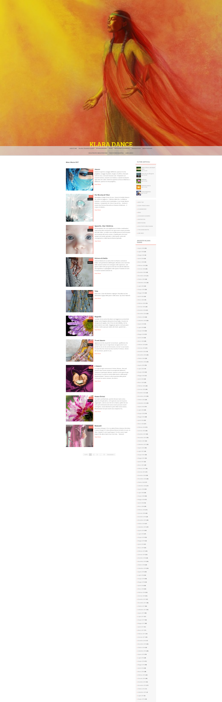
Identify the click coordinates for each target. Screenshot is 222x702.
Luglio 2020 (141, 492)
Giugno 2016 (141, 661)
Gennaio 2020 (141, 513)
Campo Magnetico (146, 191)
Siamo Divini (100, 397)
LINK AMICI (129, 153)
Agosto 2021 (141, 448)
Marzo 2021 (141, 465)
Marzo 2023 (141, 382)
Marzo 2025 (141, 300)
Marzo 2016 (141, 671)
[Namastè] (79, 436)
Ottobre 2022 (141, 399)
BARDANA (143, 179)
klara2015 (90, 173)
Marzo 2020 (141, 506)
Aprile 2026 (141, 258)
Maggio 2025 (141, 293)
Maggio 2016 (141, 664)
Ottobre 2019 (141, 523)
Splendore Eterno (146, 185)
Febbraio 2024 (141, 344)
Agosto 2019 (141, 530)
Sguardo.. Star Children (104, 226)
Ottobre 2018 (141, 565)
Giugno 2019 (141, 537)
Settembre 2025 (142, 282)
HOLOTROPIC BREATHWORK (98, 153)
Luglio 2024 (141, 327)
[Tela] (79, 301)
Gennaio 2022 (141, 430)
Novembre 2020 (142, 479)
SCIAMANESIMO (101, 148)
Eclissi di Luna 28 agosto (147, 173)
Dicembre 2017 (142, 599)
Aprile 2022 (141, 420)
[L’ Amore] (79, 378)
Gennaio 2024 (141, 348)
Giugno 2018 (141, 578)
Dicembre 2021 (142, 434)
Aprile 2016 (141, 668)
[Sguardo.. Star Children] (79, 239)
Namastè (98, 426)
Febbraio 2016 (141, 675)
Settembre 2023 (142, 362)
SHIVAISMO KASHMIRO (122, 148)
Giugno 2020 (141, 496)
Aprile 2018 (141, 585)
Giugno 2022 (141, 413)
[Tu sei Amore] (79, 350)
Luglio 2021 (141, 451)
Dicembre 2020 (142, 475)
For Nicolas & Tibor (102, 195)
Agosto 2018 (141, 572)
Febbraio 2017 (141, 633)
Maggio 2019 (141, 541)
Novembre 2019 (142, 520)
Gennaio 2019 (141, 554)
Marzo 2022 (141, 423)
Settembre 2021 (142, 444)
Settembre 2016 (142, 651)
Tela (96, 291)
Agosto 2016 (141, 654)
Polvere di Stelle (101, 258)
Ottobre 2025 (141, 279)
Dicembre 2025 (142, 272)
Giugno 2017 (141, 620)
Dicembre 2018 (142, 558)
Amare (97, 169)
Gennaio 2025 (141, 306)
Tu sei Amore (100, 340)
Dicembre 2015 (142, 682)
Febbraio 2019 (141, 551)
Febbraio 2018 (141, 592)
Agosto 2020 (141, 489)
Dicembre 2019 (142, 516)
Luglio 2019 (141, 534)
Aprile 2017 (141, 627)
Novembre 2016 (142, 644)
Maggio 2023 (141, 375)
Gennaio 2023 (141, 389)
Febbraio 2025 (141, 303)
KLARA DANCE (111, 144)
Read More (98, 184)
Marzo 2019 (141, 547)
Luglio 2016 (141, 658)
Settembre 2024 (142, 320)
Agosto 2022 (141, 406)
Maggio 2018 (141, 582)
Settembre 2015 (142, 692)
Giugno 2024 (141, 331)
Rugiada (98, 317)
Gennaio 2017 (141, 637)
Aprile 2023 (141, 379)
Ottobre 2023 (141, 358)
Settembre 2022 (142, 403)
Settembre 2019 (142, 527)
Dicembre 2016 (142, 640)
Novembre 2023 (142, 355)
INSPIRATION (136, 148)
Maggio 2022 (141, 417)
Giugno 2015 (141, 699)
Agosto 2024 (141, 324)
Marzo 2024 (141, 341)
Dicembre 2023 (142, 351)
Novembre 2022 (142, 396)
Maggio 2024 (141, 334)
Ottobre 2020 (141, 482)
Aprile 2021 (141, 461)
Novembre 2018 (142, 561)
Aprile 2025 (141, 296)
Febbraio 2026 (141, 265)
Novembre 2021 (142, 437)
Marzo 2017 (141, 630)
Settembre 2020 (142, 486)
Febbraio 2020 (141, 510)
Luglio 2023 (141, 368)
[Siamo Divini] (79, 408)
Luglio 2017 (141, 616)
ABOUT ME (73, 148)
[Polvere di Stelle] (79, 272)
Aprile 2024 (141, 337)
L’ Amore (98, 366)
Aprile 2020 (141, 503)
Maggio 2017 (141, 623)
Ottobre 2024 (141, 317)
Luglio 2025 (141, 286)
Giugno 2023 (141, 372)
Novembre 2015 (142, 685)
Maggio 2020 (141, 499)
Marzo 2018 (141, 589)
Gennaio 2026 (141, 269)
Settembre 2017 (142, 609)
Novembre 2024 (142, 313)
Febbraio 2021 (141, 468)
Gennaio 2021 (141, 472)
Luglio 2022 (141, 410)
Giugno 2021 (141, 454)
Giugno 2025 (141, 289)
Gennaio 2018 (141, 596)
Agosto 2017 (141, 613)
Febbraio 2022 (141, 427)
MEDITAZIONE (147, 148)
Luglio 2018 (141, 575)
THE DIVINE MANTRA (116, 153)
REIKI (111, 148)
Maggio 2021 (141, 458)
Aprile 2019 (141, 544)
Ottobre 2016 (141, 647)
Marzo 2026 (141, 262)
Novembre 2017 (142, 603)
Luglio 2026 (141, 251)
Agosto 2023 (141, 365)
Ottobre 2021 (141, 441)
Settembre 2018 (142, 568)
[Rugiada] (79, 326)
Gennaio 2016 (141, 678)
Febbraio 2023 (141, 386)
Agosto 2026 (141, 248)
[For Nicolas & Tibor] (79, 207)
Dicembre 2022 (142, 392)
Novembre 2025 (142, 275)
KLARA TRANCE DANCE (86, 148)
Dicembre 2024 (142, 310)
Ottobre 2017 (141, 606)
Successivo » (110, 454)
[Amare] (79, 179)
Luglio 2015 (141, 695)
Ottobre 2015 (141, 689)
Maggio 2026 (141, 255)
